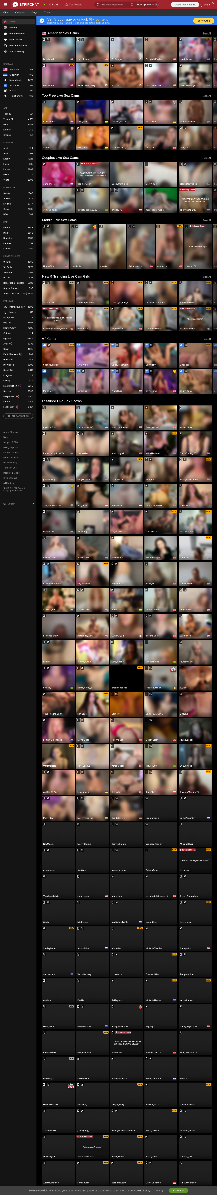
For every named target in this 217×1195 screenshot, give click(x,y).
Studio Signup (10, 478)
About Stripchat (11, 432)
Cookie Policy (142, 1190)
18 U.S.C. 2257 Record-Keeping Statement (14, 489)
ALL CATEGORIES (20, 416)
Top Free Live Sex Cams (61, 95)
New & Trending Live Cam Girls (66, 276)
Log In (207, 4)
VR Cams (49, 339)
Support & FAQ (10, 442)
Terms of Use (10, 468)
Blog (5, 437)
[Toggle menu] (5, 4)
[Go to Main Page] (26, 4)
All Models (8, 483)
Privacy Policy (10, 463)
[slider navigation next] (208, 62)
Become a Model (11, 473)
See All (207, 33)
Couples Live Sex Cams (60, 158)
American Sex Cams (63, 33)
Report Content (10, 452)
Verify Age (204, 20)
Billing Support (10, 447)
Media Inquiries (10, 457)
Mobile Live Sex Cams (59, 220)
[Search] (132, 4)
